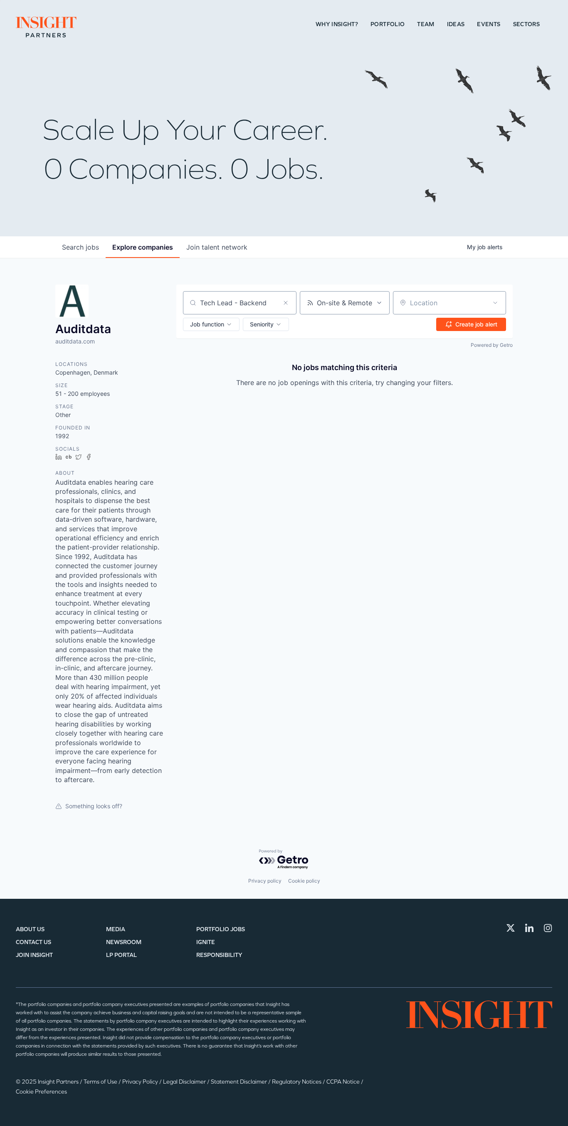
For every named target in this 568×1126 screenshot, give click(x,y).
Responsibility (219, 955)
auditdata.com (75, 341)
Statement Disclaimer (239, 1081)
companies (142, 247)
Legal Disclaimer (185, 1081)
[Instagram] (548, 928)
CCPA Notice (343, 1081)
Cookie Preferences (41, 1091)
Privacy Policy (140, 1081)
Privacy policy (265, 881)
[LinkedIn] (529, 928)
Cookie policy (304, 881)
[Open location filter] (495, 303)
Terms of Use (101, 1081)
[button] (211, 324)
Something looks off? (93, 806)
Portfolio (387, 24)
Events (488, 24)
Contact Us (33, 942)
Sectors (526, 24)
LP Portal (121, 955)
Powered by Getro (492, 345)
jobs (80, 247)
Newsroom (123, 942)
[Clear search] (286, 303)
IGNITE (205, 942)
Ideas (456, 24)
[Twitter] (510, 928)
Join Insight (34, 955)
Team (425, 24)
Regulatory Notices (297, 1081)
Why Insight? (337, 24)
